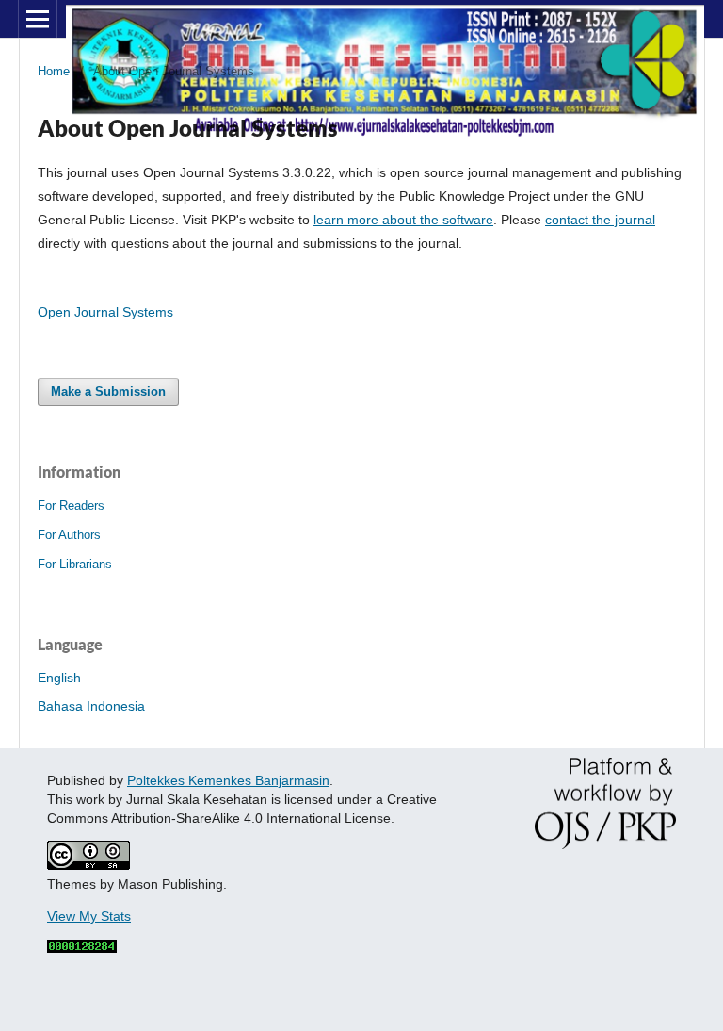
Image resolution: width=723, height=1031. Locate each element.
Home (54, 71)
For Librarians (75, 564)
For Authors (69, 535)
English (59, 677)
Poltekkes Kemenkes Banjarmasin (228, 780)
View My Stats (89, 916)
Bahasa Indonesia (91, 705)
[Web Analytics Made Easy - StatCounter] (82, 948)
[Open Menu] (37, 19)
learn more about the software (403, 219)
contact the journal (600, 219)
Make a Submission (108, 392)
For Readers (71, 506)
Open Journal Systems (105, 311)
